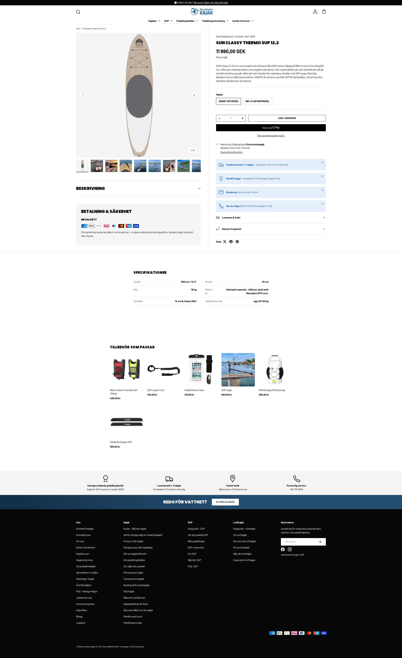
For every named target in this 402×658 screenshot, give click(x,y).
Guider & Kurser (241, 20)
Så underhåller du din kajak (138, 610)
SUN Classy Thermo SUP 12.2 (94, 28)
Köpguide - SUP (196, 528)
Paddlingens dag (132, 622)
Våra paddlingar (196, 541)
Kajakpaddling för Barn (135, 603)
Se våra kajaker (225, 502)
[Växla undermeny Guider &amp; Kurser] (252, 21)
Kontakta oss (83, 534)
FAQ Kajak (128, 591)
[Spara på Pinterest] (237, 241)
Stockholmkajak (85, 528)
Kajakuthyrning (84, 559)
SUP (166, 20)
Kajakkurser (82, 553)
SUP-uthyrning (196, 547)
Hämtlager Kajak (85, 578)
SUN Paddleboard (224, 36)
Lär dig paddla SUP (198, 534)
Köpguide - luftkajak (244, 528)
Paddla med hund (132, 616)
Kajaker (152, 20)
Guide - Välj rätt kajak (134, 528)
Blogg (79, 616)
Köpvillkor (81, 610)
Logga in (81, 622)
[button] (324, 11)
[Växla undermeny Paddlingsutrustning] (227, 21)
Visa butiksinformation (231, 152)
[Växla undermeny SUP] (171, 21)
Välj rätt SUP (194, 559)
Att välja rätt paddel (134, 566)
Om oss (80, 541)
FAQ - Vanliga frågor (87, 591)
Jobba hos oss (84, 597)
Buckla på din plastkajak (136, 585)
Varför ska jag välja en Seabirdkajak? (143, 534)
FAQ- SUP (193, 566)
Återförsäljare (84, 585)
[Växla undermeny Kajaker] (159, 21)
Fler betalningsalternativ (271, 135)
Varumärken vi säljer (87, 572)
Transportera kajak (133, 578)
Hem (78, 28)
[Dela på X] (225, 241)
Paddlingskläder (186, 20)
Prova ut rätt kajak (133, 541)
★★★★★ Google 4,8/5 (292, 554)
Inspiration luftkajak (244, 559)
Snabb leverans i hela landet (192, 2)
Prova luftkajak (241, 547)
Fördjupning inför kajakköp (138, 547)
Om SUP (192, 553)
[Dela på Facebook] (231, 241)
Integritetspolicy (85, 603)
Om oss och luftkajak (244, 541)
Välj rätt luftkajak (242, 553)
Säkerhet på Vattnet (134, 597)
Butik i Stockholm (85, 547)
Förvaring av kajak (133, 572)
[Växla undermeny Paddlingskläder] (197, 21)
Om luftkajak (240, 534)
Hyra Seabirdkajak (86, 566)
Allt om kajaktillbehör (135, 553)
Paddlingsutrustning (213, 20)
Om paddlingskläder (134, 559)
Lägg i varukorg (287, 118)
